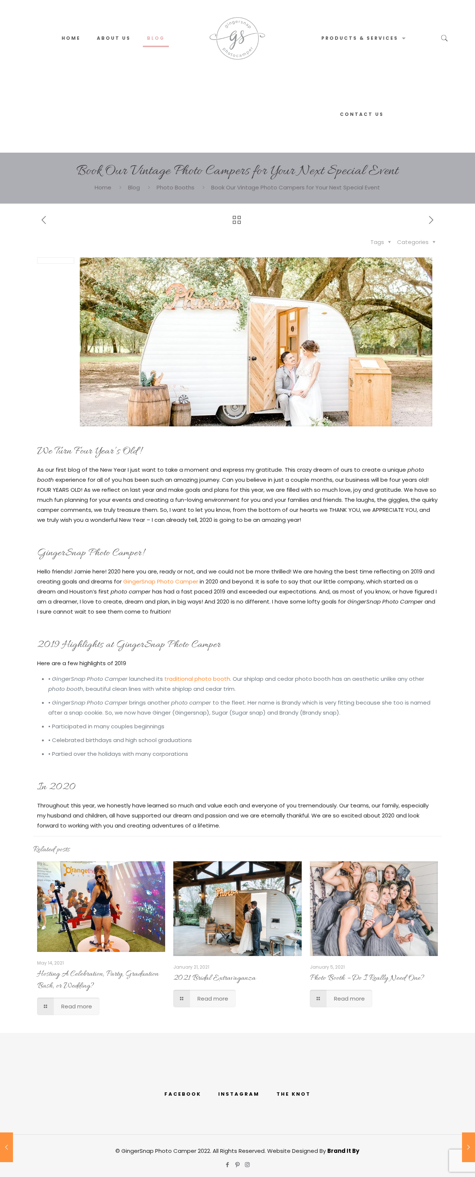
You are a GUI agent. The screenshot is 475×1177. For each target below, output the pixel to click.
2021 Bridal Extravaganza (214, 978)
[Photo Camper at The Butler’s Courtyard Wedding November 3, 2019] (6, 1147)
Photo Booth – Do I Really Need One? (367, 978)
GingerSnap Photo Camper (160, 581)
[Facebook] (227, 1164)
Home (103, 187)
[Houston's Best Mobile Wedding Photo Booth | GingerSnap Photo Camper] (237, 38)
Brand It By (343, 1151)
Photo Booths (175, 187)
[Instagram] (247, 1164)
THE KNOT (293, 1094)
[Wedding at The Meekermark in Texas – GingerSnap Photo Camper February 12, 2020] (468, 1147)
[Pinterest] (237, 1164)
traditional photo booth (197, 679)
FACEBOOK (182, 1094)
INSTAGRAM (238, 1094)
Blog (134, 187)
